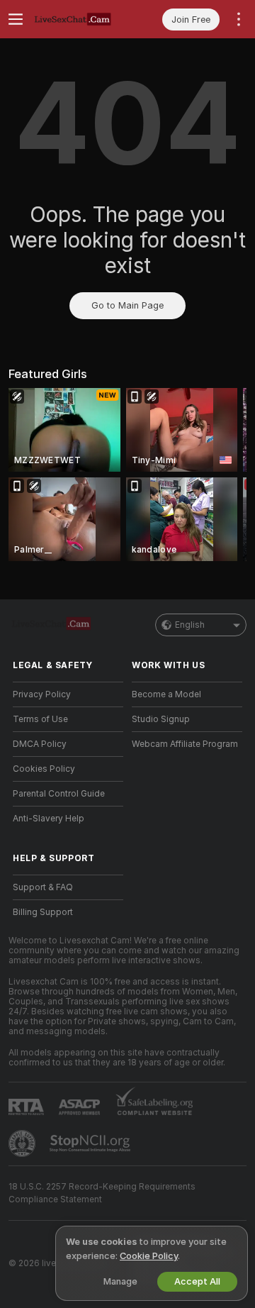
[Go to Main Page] (79, 19)
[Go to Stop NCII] (91, 1143)
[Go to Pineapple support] (23, 1143)
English (190, 625)
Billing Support (43, 912)
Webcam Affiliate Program (185, 744)
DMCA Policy (40, 744)
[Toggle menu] (15, 19)
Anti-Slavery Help (48, 819)
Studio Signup (161, 719)
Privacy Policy (42, 694)
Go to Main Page (127, 305)
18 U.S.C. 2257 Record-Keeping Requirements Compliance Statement (102, 1193)
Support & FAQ (43, 887)
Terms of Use (40, 719)
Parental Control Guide (59, 794)
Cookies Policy (44, 769)
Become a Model (166, 694)
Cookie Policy (149, 1256)
